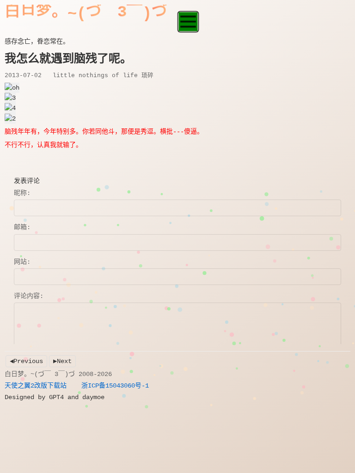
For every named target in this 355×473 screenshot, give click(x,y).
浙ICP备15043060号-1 (115, 385)
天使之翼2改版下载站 (36, 385)
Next (64, 361)
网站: (22, 262)
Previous (28, 361)
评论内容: (28, 296)
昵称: (22, 193)
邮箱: (22, 227)
